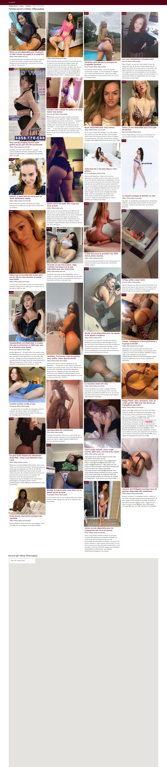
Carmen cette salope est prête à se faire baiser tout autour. (64, 111)
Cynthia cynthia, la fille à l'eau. (22, 404)
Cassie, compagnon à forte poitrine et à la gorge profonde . (139, 342)
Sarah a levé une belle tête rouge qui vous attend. (63, 205)
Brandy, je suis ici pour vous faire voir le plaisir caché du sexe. (64, 491)
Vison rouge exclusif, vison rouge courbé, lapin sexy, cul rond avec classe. (102, 450)
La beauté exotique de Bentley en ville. (139, 196)
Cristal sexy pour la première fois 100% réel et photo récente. (101, 255)
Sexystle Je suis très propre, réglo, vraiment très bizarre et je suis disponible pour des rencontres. (62, 267)
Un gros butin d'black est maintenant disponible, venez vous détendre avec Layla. (25, 457)
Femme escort (13, 6)
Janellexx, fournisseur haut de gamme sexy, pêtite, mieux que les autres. (63, 357)
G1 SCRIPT (12, 2)
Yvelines (28, 6)
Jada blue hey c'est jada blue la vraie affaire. (101, 170)
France (21, 6)
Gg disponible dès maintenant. (60, 430)
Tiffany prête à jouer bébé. (133, 280)
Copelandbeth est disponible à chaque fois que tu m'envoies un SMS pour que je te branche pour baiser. (26, 345)
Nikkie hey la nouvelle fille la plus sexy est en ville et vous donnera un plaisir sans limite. (26, 277)
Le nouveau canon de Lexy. (96, 384)
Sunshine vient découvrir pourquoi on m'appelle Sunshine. (101, 63)
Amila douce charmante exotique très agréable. (25, 517)
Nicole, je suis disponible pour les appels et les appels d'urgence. (102, 334)
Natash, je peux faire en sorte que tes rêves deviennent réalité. (25, 197)
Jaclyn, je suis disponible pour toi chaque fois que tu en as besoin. (99, 529)
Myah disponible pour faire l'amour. (100, 127)
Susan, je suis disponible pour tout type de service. (139, 128)
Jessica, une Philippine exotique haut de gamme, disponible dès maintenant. (139, 490)
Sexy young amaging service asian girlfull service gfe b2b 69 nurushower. (26, 143)
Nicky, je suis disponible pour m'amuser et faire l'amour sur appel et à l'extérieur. (26, 53)
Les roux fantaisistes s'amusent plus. (138, 59)
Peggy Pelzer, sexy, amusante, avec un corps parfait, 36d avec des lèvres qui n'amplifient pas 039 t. (139, 403)
